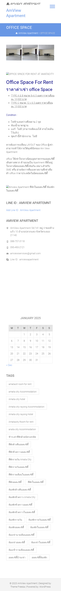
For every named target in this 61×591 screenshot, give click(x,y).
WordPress (45, 586)
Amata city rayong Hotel (21, 414)
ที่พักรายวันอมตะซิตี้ (18, 467)
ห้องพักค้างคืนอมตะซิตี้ (20, 489)
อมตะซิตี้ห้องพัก (39, 557)
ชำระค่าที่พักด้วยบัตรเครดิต (22, 437)
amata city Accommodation (23, 391)
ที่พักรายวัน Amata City (20, 459)
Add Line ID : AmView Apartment (23, 210)
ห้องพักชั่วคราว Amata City (22, 497)
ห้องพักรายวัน (15, 519)
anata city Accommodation (22, 429)
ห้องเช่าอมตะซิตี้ (17, 542)
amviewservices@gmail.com (25, 253)
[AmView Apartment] (23, 3)
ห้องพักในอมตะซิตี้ (39, 527)
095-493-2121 (17, 247)
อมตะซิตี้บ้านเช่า (17, 557)
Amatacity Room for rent (21, 421)
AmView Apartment (15, 13)
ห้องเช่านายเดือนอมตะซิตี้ (21, 535)
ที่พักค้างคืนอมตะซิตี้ (18, 444)
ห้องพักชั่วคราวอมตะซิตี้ (20, 504)
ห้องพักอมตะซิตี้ (16, 527)
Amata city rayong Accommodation (26, 406)
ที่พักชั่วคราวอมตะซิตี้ (19, 452)
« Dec (9, 365)
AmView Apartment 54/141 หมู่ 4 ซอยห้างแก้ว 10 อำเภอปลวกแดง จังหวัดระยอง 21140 (32, 232)
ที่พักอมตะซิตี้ (15, 482)
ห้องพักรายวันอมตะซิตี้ (39, 519)
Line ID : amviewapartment (24, 259)
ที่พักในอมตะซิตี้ (35, 482)
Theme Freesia (17, 586)
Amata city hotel (17, 399)
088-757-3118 (17, 241)
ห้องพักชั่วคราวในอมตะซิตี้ (22, 512)
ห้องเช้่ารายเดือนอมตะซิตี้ (21, 550)
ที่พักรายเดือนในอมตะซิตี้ (21, 474)
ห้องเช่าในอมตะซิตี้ (40, 542)
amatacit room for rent (20, 384)
